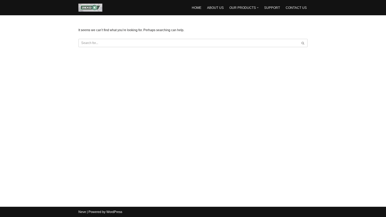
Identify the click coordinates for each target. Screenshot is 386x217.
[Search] (303, 43)
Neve (82, 212)
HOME (196, 7)
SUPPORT (272, 7)
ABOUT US (215, 7)
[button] (258, 7)
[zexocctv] (90, 8)
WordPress (114, 212)
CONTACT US (296, 7)
